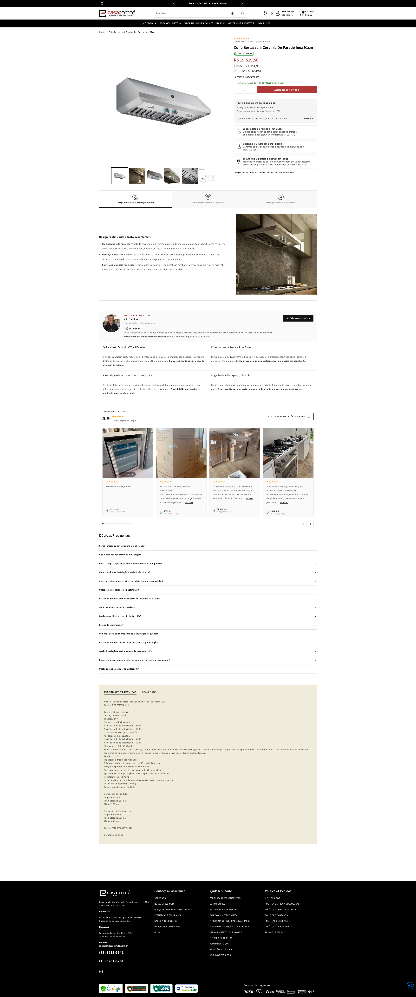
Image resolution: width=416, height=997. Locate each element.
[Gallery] (163, 111)
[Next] (223, 101)
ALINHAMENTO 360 (219, 943)
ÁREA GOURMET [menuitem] (169, 23)
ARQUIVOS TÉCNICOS (220, 955)
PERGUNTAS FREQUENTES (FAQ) (225, 898)
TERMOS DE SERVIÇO (275, 932)
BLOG (157, 932)
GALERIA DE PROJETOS (165, 921)
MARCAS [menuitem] (221, 23)
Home (102, 32)
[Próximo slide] (242, 3)
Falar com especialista (300, 318)
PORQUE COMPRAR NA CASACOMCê (171, 909)
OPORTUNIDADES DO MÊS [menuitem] (198, 23)
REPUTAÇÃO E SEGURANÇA (167, 915)
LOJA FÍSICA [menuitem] (263, 23)
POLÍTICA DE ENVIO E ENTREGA (280, 909)
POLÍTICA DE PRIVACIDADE (278, 926)
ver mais (189, 502)
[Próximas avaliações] (311, 524)
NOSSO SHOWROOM (164, 904)
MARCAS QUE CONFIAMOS (167, 926)
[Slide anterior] (174, 3)
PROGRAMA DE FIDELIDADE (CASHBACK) (230, 921)
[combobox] (201, 13)
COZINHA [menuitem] (148, 23)
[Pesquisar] (243, 13)
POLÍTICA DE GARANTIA (277, 915)
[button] (410, 985)
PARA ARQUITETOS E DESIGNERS (226, 932)
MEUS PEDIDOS (272, 898)
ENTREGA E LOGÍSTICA (221, 938)
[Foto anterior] (123, 474)
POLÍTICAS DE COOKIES (276, 921)
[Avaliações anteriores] (303, 524)
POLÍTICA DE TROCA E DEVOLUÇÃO (282, 904)
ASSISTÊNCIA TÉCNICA (221, 949)
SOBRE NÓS (160, 898)
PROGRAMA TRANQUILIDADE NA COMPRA (230, 926)
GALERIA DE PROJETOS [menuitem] (241, 23)
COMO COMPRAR (218, 904)
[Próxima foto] (132, 474)
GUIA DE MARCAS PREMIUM (223, 909)
